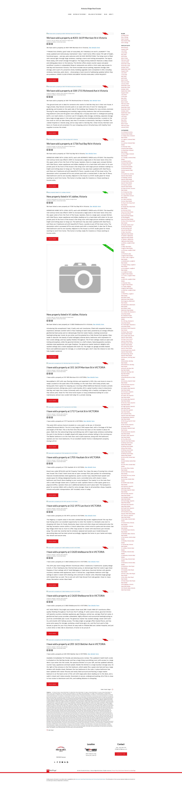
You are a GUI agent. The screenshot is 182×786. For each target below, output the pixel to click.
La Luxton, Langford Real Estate (69, 703)
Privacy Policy (115, 770)
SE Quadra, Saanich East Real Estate (68, 715)
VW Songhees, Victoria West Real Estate (58, 727)
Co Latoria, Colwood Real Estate (104, 692)
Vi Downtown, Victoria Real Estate (96, 722)
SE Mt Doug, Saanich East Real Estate (103, 714)
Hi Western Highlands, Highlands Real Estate (55, 700)
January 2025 (125, 83)
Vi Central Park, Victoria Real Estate (82, 722)
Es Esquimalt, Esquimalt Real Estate (94, 697)
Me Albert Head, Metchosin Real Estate (90, 704)
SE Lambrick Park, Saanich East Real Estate (70, 714)
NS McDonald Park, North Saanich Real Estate (55, 709)
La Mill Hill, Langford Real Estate (82, 703)
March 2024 (124, 102)
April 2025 (124, 78)
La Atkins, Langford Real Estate (71, 700)
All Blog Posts (125, 35)
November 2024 (125, 87)
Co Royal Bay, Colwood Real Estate (68, 693)
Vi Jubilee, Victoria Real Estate (58, 42)
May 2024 (123, 98)
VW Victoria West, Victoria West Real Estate (74, 727)
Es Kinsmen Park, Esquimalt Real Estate (57, 698)
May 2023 (123, 120)
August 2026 (124, 49)
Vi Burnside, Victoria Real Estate (68, 722)
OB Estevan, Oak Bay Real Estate (88, 709)
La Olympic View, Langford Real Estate (97, 703)
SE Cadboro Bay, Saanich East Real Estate (85, 711)
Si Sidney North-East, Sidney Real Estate (69, 716)
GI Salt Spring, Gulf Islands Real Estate (71, 699)
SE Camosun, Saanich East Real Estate (102, 711)
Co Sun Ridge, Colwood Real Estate (82, 693)
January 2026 (125, 62)
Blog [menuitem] (105, 14)
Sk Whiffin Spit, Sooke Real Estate (102, 718)
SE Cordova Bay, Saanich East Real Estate (69, 712)
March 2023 (124, 123)
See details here (94, 47)
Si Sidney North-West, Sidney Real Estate (86, 716)
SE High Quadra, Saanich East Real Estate (104, 712)
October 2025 (125, 67)
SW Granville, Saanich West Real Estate (84, 720)
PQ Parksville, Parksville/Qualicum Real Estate (101, 710)
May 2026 (123, 54)
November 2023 (125, 109)
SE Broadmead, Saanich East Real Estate (68, 711)
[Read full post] (80, 34)
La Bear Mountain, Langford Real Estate (85, 700)
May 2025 (123, 76)
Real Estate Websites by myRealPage (127, 770)
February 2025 (125, 82)
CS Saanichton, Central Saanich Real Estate (66, 695)
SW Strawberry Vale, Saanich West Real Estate (104, 721)
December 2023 (125, 107)
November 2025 (125, 65)
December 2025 (125, 63)
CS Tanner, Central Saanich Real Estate (83, 695)
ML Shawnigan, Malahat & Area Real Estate (70, 706)
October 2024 (125, 89)
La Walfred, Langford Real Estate (61, 704)
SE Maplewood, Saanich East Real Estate (88, 714)
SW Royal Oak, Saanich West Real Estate (70, 721)
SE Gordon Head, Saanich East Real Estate (86, 712)
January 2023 (125, 127)
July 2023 (124, 116)
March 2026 (124, 58)
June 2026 (124, 53)
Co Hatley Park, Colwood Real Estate (76, 692)
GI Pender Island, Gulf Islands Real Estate (55, 699)
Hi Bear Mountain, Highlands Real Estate (87, 699)
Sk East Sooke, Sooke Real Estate (83, 717)
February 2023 (125, 125)
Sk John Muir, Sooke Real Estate (96, 717)
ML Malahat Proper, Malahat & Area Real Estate (104, 705)
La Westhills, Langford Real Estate (75, 704)
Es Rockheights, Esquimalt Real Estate (90, 698)
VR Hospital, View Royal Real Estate (63, 726)
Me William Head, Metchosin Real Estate (70, 705)
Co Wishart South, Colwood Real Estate (63, 694)
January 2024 (125, 105)
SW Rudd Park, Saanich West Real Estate (86, 721)
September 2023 (125, 112)
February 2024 (125, 103)
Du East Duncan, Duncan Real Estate (99, 695)
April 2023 (124, 122)
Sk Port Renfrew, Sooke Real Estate (59, 718)
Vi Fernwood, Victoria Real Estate (73, 723)
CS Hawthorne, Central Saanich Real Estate (99, 694)
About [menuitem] (111, 14)
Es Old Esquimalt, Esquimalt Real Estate (74, 698)
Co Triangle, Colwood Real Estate (96, 693)
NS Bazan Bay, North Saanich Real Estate (103, 706)
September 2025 (125, 69)
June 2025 (124, 74)
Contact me (121, 754)
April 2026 (124, 56)
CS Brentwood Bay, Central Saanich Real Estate (81, 694)
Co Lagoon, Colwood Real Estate (90, 692)
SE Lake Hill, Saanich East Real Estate (54, 714)
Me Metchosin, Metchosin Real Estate (54, 705)
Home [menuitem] (69, 14)
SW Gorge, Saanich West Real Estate (68, 720)
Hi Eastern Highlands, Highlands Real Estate (104, 699)
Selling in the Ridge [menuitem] (94, 14)
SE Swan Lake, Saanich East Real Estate (102, 715)
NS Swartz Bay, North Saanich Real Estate (73, 709)
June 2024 (124, 96)
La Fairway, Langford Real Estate (99, 700)
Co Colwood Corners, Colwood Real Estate (60, 692)
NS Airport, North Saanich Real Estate (86, 706)
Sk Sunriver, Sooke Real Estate (88, 718)
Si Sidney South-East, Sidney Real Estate (103, 716)
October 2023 (125, 111)
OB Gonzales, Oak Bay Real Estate (102, 709)
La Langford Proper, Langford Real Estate (55, 703)
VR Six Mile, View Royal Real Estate (93, 726)
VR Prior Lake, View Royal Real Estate (78, 726)
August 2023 (124, 114)
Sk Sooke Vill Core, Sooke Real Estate (73, 718)
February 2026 (125, 60)
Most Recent (124, 47)
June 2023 (124, 118)
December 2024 (125, 85)
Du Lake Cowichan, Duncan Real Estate (78, 697)
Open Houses (124, 39)
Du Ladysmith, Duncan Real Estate (63, 697)
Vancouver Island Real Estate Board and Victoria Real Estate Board (90, 779)
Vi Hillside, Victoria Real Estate (86, 723)
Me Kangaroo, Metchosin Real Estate (105, 704)
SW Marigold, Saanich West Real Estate (99, 720)
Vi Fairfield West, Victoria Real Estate (59, 723)
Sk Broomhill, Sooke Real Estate (69, 717)
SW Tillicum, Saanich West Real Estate (54, 722)
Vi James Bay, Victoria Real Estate (99, 723)
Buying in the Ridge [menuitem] (79, 14)
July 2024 (124, 94)
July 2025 (124, 72)
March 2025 (124, 80)
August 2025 (124, 71)
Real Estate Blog (125, 40)
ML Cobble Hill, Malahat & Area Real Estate (86, 705)
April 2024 (124, 100)
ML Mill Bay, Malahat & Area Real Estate (54, 706)
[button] (54, 762)
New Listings (124, 37)
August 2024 (124, 92)
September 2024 (125, 91)
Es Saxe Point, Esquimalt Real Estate (105, 698)
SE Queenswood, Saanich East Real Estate (84, 715)
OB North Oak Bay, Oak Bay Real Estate (67, 710)
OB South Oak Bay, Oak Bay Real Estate (83, 710)
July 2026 (124, 51)
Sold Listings (124, 42)
